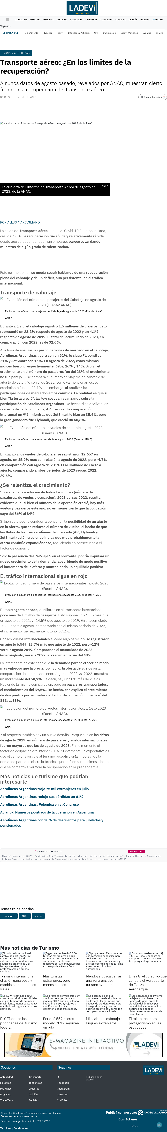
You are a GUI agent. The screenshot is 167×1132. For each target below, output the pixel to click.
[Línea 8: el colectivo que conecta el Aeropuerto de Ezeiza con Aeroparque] (148, 962)
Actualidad (21, 19)
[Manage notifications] (159, 1124)
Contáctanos (127, 1119)
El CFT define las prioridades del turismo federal (18, 1023)
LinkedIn (62, 1094)
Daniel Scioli (109, 32)
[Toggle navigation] (7, 19)
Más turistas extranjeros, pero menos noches (56, 980)
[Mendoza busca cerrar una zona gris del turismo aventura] (105, 962)
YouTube (62, 1100)
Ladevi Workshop (129, 32)
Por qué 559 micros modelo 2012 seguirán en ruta (61, 1023)
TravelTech (76, 19)
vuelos (38, 916)
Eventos (147, 32)
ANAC (25, 916)
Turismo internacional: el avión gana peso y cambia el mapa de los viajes (18, 982)
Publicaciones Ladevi (94, 1078)
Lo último (35, 19)
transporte (9, 916)
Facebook (63, 1082)
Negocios (62, 19)
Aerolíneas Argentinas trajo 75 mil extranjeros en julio (44, 788)
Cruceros (120, 19)
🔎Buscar (157, 19)
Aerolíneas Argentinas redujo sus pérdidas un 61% (42, 796)
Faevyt (60, 32)
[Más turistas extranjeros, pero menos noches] (62, 962)
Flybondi (47, 32)
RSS (134, 1126)
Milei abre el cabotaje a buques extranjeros (104, 1020)
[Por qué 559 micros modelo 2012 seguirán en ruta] (62, 1005)
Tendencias (106, 19)
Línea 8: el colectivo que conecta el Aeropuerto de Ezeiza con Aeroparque (148, 982)
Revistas (145, 19)
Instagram (63, 1088)
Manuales (48, 19)
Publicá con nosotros (121, 1112)
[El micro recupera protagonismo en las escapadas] (148, 1005)
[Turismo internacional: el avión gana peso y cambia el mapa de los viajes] (19, 962)
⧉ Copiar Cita (136, 851)
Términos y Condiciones (14, 1128)
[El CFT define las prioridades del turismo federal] (19, 1005)
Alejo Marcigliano (23, 222)
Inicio (6, 53)
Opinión (133, 19)
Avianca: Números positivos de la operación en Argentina (47, 812)
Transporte (91, 19)
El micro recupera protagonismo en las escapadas (145, 1023)
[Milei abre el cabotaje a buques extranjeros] (105, 1005)
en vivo (159, 32)
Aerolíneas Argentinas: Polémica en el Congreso (39, 804)
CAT (96, 32)
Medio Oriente (30, 32)
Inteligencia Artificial (79, 32)
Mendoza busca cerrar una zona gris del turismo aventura (103, 980)
